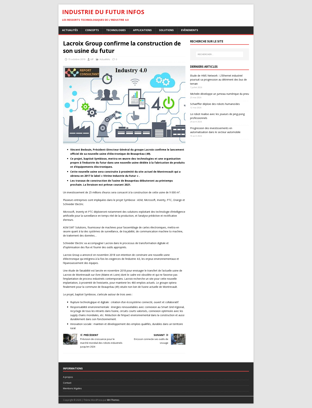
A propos (68, 377)
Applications (142, 30)
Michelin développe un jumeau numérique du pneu (219, 94)
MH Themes (113, 400)
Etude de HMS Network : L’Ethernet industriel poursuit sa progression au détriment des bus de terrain (218, 79)
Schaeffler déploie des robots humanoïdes (215, 104)
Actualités (70, 30)
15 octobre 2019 (76, 59)
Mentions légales (72, 388)
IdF (92, 59)
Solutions (166, 30)
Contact (67, 382)
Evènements (189, 30)
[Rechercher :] (219, 54)
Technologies (116, 30)
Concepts (92, 30)
